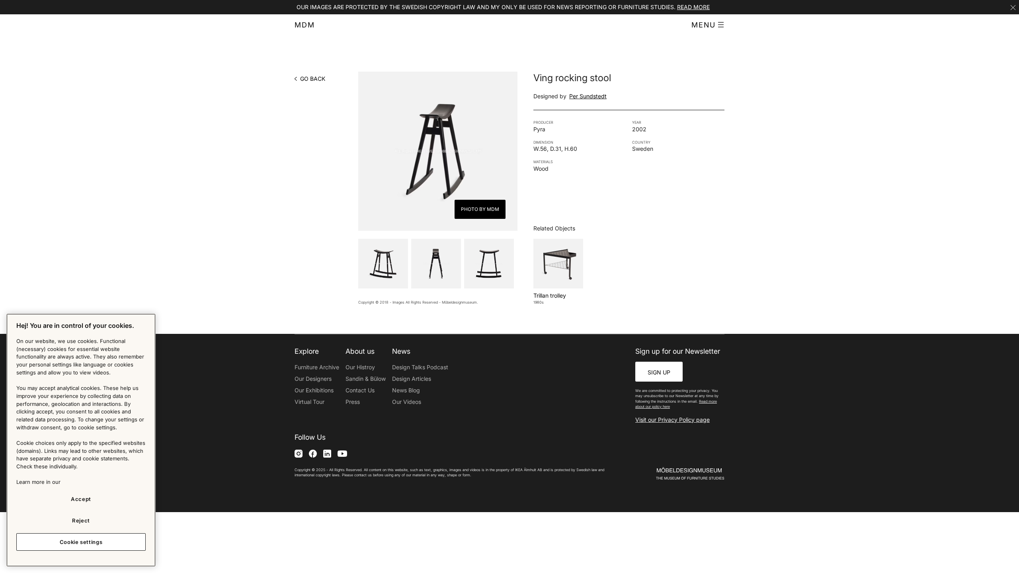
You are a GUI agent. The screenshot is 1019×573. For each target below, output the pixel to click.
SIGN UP (659, 372)
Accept (81, 499)
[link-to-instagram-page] (299, 453)
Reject (81, 520)
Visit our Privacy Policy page (672, 419)
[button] (707, 25)
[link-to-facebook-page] (313, 453)
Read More (693, 7)
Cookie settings (81, 542)
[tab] (383, 263)
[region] (81, 440)
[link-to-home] (676, 473)
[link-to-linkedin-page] (327, 453)
